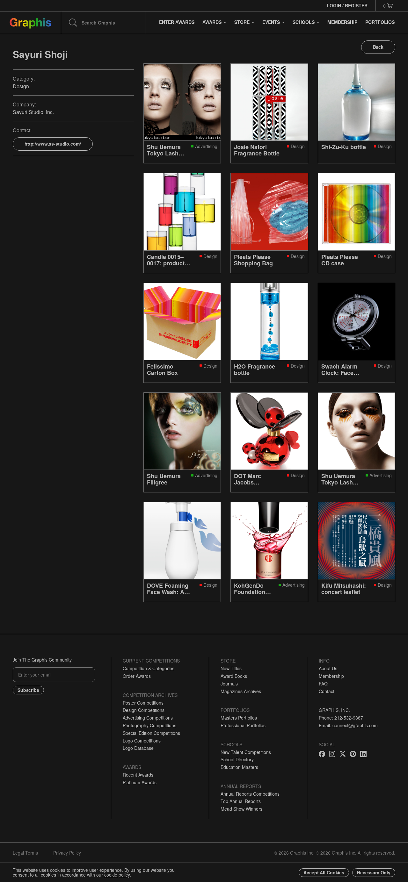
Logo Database (138, 748)
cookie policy (117, 874)
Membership (331, 676)
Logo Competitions (142, 740)
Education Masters (239, 767)
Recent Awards (138, 774)
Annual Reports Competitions (250, 794)
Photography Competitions (149, 725)
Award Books (234, 676)
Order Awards (137, 676)
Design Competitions (143, 710)
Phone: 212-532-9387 (341, 717)
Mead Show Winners (241, 809)
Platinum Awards (140, 782)
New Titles (231, 668)
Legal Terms (25, 853)
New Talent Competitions (246, 752)
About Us (328, 668)
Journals (229, 683)
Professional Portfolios (243, 725)
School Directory (237, 759)
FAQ (323, 683)
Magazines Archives (241, 691)
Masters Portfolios (239, 717)
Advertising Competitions (148, 717)
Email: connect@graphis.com (348, 725)
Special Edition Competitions (151, 733)
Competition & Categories (148, 668)
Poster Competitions (143, 702)
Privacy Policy (67, 853)
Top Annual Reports (241, 801)
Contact (326, 691)
